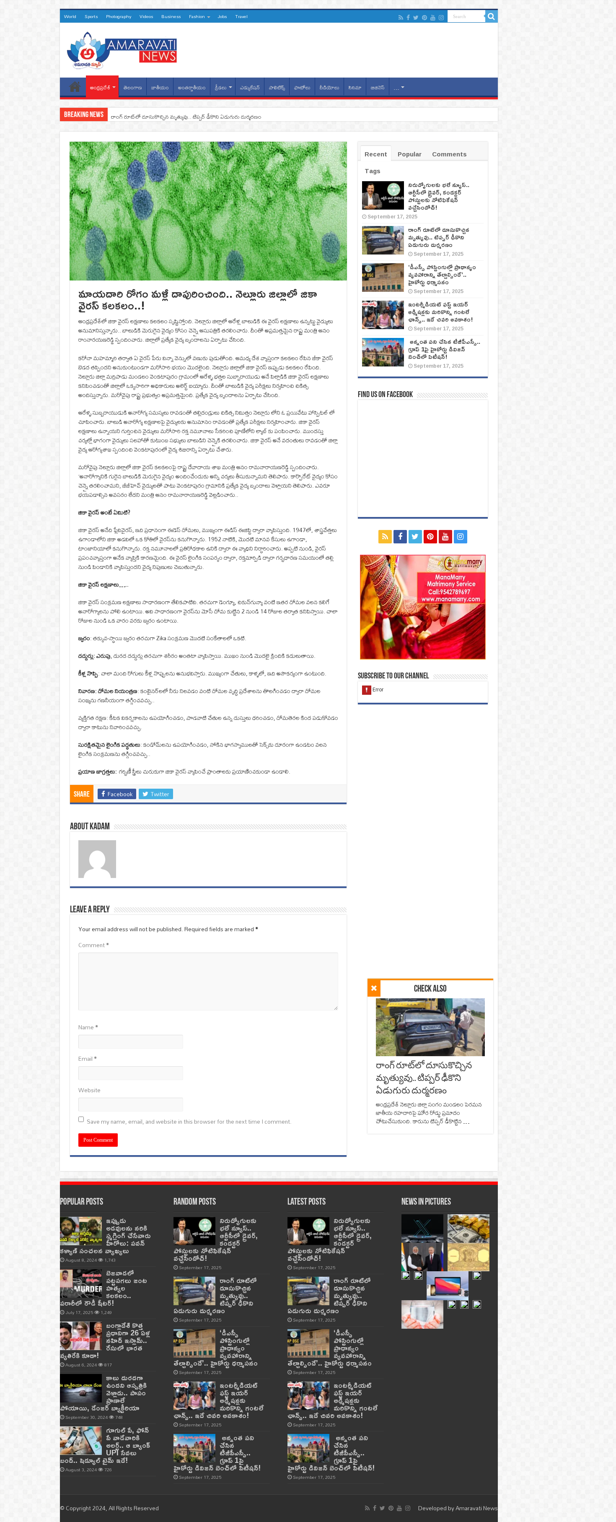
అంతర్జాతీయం (192, 87)
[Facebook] (408, 17)
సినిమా (355, 87)
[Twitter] (415, 17)
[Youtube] (433, 17)
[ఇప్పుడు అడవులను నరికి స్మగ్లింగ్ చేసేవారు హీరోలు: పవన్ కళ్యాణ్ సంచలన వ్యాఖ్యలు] (81, 1231)
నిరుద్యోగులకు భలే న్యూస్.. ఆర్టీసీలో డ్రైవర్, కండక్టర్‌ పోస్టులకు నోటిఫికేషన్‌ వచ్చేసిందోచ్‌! (438, 196)
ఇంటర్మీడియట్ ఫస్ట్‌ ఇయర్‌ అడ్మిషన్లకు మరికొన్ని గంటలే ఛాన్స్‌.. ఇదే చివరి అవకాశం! (440, 311)
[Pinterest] (424, 17)
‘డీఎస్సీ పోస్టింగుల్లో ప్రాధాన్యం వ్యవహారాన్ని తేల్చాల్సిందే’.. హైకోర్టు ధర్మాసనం (442, 274)
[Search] (491, 16)
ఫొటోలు (302, 87)
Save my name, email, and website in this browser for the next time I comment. (189, 1121)
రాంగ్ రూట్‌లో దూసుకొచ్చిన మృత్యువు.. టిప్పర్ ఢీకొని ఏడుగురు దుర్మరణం (186, 116)
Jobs (222, 16)
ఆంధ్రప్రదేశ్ (100, 87)
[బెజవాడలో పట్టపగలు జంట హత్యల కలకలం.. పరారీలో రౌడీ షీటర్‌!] (81, 1283)
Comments (449, 154)
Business (171, 16)
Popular (410, 154)
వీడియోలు (329, 87)
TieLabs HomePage (75, 86)
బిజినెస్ (378, 87)
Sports (91, 16)
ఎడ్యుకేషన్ (250, 87)
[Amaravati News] (124, 49)
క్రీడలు (221, 87)
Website (89, 1090)
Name (88, 1027)
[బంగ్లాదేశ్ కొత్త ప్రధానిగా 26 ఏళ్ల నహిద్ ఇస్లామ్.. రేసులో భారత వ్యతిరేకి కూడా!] (81, 1336)
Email (87, 1059)
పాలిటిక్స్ (277, 87)
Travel (241, 16)
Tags (372, 171)
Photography (118, 16)
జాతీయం (160, 87)
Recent (376, 154)
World (70, 16)
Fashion (197, 16)
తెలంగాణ (133, 87)
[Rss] (401, 17)
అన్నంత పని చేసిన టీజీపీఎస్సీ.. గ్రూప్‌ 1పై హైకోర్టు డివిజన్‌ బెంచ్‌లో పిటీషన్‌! (444, 349)
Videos (146, 16)
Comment (93, 945)
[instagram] (441, 17)
